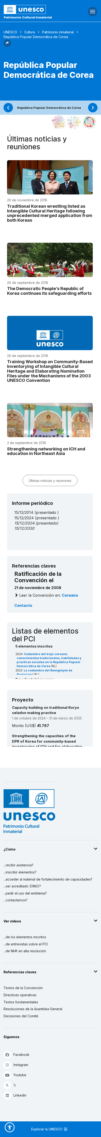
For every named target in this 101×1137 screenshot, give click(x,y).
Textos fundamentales (21, 1002)
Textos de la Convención (23, 988)
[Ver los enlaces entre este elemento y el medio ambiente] (74, 122)
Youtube (19, 1075)
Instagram (20, 1065)
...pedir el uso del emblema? (25, 893)
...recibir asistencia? (18, 865)
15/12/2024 (24, 523)
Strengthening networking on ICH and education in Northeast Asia (46, 451)
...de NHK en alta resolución (25, 951)
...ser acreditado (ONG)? (22, 886)
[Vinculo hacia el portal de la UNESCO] (34, 9)
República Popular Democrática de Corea (49, 108)
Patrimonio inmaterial (58, 32)
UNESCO (10, 32)
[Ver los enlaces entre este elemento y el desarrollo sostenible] (89, 122)
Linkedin (19, 1095)
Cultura (29, 32)
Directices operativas (20, 995)
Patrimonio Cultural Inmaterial (28, 17)
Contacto (23, 605)
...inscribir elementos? (20, 872)
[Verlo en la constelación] (59, 122)
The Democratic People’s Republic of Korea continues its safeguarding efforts (49, 291)
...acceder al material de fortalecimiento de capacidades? (48, 879)
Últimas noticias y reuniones (50, 481)
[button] (7, 45)
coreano (70, 595)
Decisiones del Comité (21, 1016)
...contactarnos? (15, 900)
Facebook (21, 1055)
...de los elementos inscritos (25, 937)
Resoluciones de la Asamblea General (33, 1009)
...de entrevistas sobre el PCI (26, 944)
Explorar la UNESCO (47, 1129)
